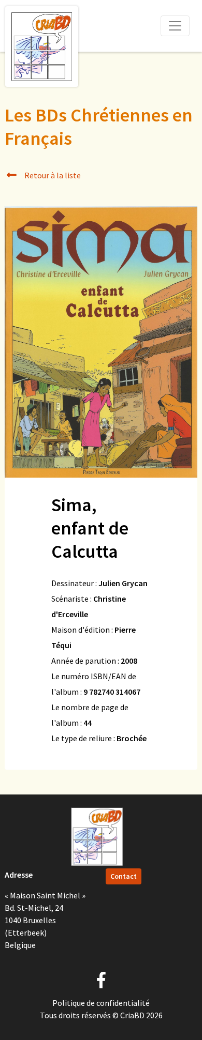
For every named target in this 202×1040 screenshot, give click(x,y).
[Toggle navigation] (175, 26)
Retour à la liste (52, 175)
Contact (123, 876)
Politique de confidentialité (101, 1003)
